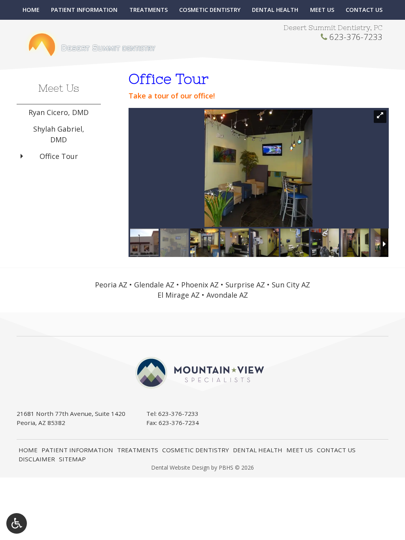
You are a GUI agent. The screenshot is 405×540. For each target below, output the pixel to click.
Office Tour (59, 156)
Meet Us (322, 10)
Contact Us (364, 10)
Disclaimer (37, 459)
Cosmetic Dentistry (209, 10)
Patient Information (84, 10)
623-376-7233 (355, 36)
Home (31, 10)
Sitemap (72, 459)
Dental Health (275, 10)
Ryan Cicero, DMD (58, 112)
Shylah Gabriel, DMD (58, 134)
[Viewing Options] (16, 523)
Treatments (148, 10)
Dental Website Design (180, 467)
